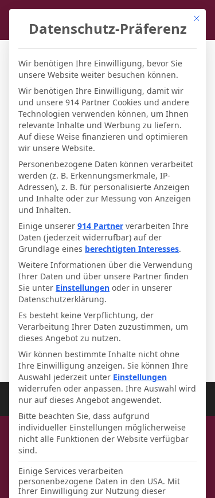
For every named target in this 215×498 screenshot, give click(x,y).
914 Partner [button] (100, 225)
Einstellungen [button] (83, 287)
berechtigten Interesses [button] (132, 248)
